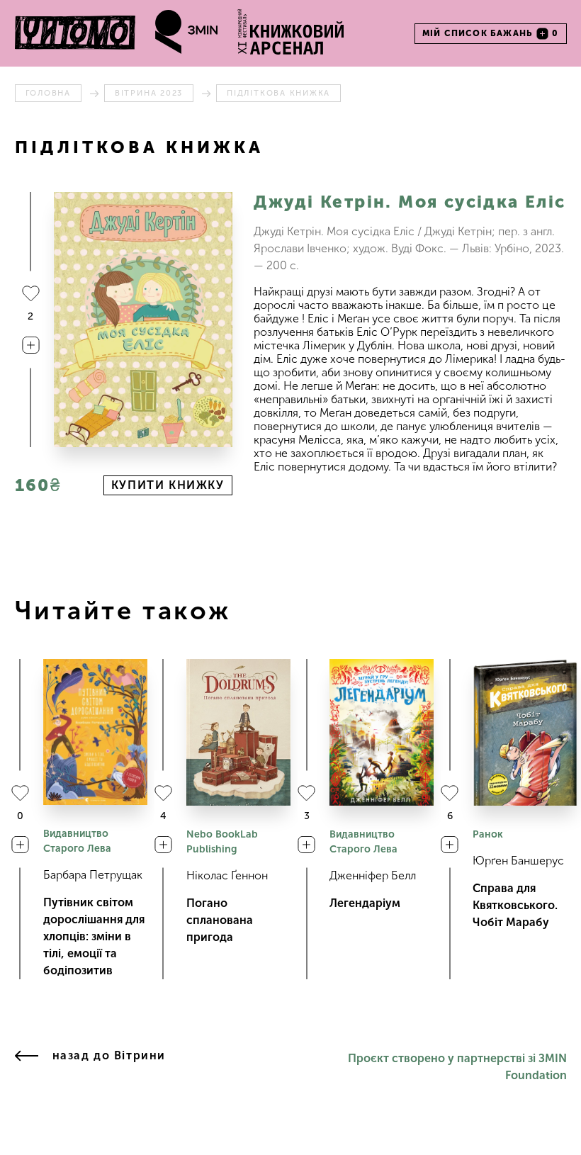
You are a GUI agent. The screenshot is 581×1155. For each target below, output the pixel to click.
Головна (48, 93)
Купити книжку (168, 485)
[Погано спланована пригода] (238, 732)
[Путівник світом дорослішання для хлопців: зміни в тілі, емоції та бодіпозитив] (95, 732)
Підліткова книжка (278, 93)
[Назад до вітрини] (26, 1067)
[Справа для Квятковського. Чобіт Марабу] (525, 732)
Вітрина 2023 (149, 93)
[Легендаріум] (381, 732)
